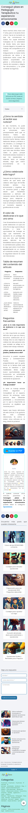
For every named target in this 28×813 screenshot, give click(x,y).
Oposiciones (10, 796)
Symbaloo (20, 801)
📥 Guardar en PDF (14, 450)
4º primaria (19, 783)
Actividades (10, 786)
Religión (17, 799)
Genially (10, 792)
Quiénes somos (9, 811)
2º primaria (4, 783)
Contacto (4, 809)
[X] (7, 23)
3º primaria (11, 783)
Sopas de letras (12, 801)
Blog (23, 786)
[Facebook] (3, 23)
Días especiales (11, 789)
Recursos (11, 799)
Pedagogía (19, 796)
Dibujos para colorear (12, 791)
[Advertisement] (14, 81)
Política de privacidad (14, 809)
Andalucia (17, 786)
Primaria (7, 797)
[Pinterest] (12, 23)
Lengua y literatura (6, 795)
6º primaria (4, 785)
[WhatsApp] (16, 23)
